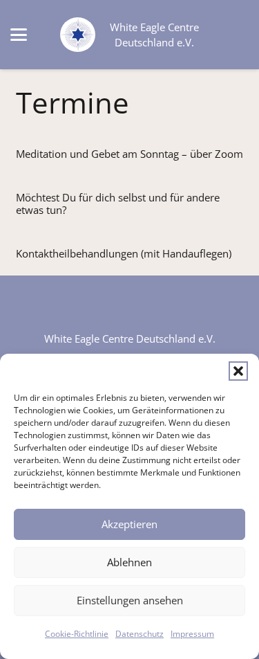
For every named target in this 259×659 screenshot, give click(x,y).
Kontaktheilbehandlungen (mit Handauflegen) (123, 253)
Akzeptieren (129, 524)
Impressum (192, 634)
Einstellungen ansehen (130, 600)
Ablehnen (129, 562)
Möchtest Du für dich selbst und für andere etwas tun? (118, 203)
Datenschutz (139, 634)
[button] (238, 371)
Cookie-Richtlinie (76, 634)
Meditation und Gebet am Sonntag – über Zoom (129, 154)
